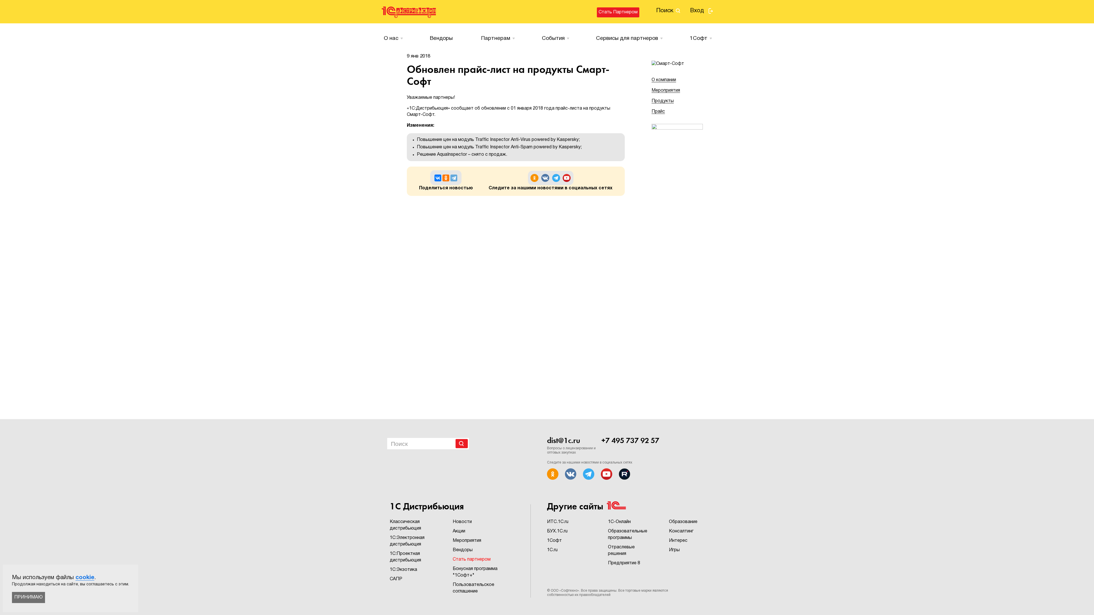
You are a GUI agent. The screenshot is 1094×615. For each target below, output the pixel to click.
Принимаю (28, 597)
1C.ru (552, 550)
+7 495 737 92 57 (630, 440)
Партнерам (495, 38)
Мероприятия (666, 91)
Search (462, 443)
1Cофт (698, 38)
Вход (697, 10)
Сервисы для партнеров (627, 38)
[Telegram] (453, 178)
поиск (664, 10)
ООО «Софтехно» (565, 590)
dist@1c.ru (563, 440)
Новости (462, 522)
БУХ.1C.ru (557, 531)
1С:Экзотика (403, 570)
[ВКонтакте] (437, 178)
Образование (683, 522)
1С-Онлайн (619, 522)
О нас (391, 38)
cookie (84, 577)
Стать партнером (618, 12)
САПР (396, 579)
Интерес (678, 541)
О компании (664, 80)
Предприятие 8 (624, 563)
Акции (459, 531)
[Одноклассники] (445, 178)
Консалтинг (681, 531)
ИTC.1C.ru (557, 522)
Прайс (658, 112)
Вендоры (441, 38)
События (553, 38)
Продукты (663, 101)
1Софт (554, 541)
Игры (674, 550)
